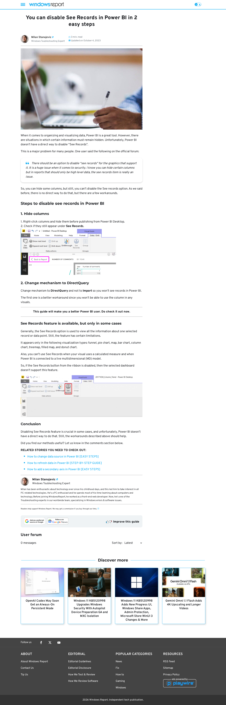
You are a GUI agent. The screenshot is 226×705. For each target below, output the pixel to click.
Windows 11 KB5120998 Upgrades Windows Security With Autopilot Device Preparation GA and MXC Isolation (89, 608)
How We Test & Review (81, 674)
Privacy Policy (171, 674)
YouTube (58, 642)
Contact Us (27, 668)
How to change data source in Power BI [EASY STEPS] (63, 457)
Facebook (41, 642)
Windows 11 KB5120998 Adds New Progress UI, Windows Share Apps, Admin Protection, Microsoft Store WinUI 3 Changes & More (136, 610)
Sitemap (168, 668)
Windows (121, 687)
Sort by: (117, 543)
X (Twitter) (49, 642)
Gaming (120, 681)
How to (120, 674)
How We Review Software (83, 681)
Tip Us (24, 674)
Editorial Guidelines (79, 661)
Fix (117, 668)
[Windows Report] (46, 4)
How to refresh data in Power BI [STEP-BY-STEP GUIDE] (64, 463)
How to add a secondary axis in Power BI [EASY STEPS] (63, 469)
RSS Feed (169, 661)
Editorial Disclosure (79, 668)
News (119, 661)
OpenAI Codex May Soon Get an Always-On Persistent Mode (42, 604)
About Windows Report (34, 661)
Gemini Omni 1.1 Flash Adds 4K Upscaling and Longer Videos (183, 604)
